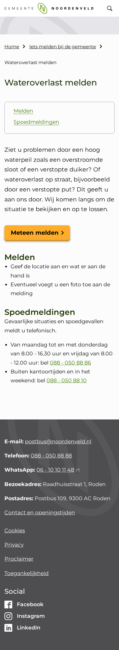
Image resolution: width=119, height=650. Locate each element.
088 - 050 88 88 (51, 455)
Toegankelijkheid (26, 573)
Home (11, 46)
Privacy (14, 545)
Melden (23, 111)
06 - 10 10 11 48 (57, 470)
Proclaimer (18, 559)
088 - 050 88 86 (70, 363)
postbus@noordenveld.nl (58, 441)
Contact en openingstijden (39, 512)
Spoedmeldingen (36, 122)
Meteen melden (35, 232)
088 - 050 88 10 (66, 380)
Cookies (14, 530)
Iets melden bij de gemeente (62, 46)
